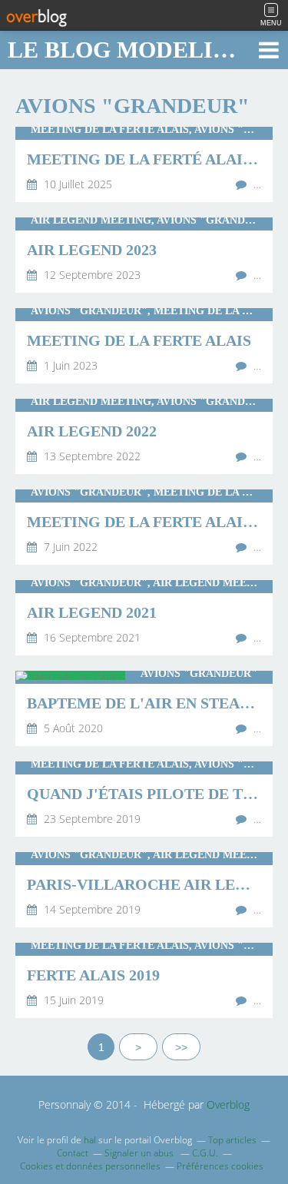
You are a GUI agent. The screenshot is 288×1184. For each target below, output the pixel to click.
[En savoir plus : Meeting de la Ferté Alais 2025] (144, 164)
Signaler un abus (140, 1152)
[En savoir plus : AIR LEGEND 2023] (144, 255)
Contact (72, 1152)
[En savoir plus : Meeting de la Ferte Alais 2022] (144, 527)
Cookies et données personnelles (90, 1165)
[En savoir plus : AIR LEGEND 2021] (144, 617)
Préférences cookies (220, 1165)
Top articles (232, 1139)
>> (181, 1047)
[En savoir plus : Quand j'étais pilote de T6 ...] (144, 799)
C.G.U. (205, 1152)
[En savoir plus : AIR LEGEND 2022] (144, 436)
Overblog (228, 1104)
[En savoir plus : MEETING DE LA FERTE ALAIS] (144, 345)
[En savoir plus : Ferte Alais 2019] (144, 980)
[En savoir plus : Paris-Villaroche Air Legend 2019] (144, 889)
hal (90, 1139)
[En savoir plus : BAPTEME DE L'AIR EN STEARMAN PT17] (144, 708)
